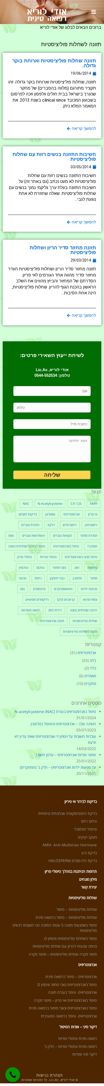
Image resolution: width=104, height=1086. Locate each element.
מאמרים (90, 676)
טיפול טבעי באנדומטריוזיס (81, 557)
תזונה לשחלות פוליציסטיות (80, 631)
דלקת (51, 525)
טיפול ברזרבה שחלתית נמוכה (26, 546)
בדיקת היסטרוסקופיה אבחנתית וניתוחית (67, 813)
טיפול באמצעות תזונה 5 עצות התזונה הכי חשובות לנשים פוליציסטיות (55, 928)
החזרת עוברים (30, 525)
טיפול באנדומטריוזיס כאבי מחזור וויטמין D (67, 984)
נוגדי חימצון (57, 578)
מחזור (93, 578)
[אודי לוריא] (52, 12)
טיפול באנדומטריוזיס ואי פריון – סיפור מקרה (65, 1000)
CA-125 (76, 503)
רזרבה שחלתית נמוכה (83, 610)
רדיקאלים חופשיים (37, 599)
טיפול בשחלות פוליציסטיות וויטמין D (70, 938)
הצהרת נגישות (49, 1075)
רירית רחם (55, 610)
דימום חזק (91, 525)
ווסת (11, 535)
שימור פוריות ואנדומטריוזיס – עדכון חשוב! (66, 754)
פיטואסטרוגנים (63, 589)
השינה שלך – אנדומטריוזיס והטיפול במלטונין (63, 723)
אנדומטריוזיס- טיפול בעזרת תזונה (72, 992)
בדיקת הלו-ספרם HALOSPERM (73, 860)
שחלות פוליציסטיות (85, 621)
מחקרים (90, 683)
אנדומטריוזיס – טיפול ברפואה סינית (71, 976)
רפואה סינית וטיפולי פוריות (77, 1038)
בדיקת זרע (89, 852)
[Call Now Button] (12, 1074)
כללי (93, 668)
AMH (93, 503)
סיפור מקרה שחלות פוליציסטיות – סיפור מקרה (63, 954)
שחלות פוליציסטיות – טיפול (77, 909)
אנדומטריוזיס (71, 514)
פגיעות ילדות (89, 589)
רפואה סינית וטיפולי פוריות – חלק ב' (70, 1046)
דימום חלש (70, 525)
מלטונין (77, 578)
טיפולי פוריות (48, 557)
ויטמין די (92, 546)
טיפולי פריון (24, 557)
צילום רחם (89, 821)
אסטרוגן (50, 514)
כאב (76, 567)
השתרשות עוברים (33, 535)
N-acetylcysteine (50, 503)
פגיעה (22, 578)
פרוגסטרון (39, 589)
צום (22, 589)
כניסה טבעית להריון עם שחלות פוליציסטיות (65, 946)
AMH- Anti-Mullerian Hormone (69, 844)
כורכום (40, 567)
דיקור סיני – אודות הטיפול (78, 1026)
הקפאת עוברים (62, 535)
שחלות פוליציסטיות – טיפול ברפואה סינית (66, 917)
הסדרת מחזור (88, 535)
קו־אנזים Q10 (66, 599)
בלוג (93, 660)
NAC (26, 503)
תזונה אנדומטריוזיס (52, 621)
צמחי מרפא (90, 599)
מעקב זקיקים (87, 837)
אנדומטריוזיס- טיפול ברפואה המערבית (69, 1016)
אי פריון (92, 514)
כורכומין (23, 567)
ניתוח (38, 578)
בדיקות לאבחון (28, 514)
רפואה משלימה (30, 610)
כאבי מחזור (59, 567)
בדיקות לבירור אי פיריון (81, 801)
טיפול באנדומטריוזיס (66, 546)
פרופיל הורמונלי (85, 829)
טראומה (92, 567)
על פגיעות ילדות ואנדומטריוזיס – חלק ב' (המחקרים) (58, 767)
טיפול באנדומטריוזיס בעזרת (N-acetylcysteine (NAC (55, 711)
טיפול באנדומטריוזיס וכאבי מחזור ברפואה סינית (63, 1008)
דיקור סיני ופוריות (84, 1054)
